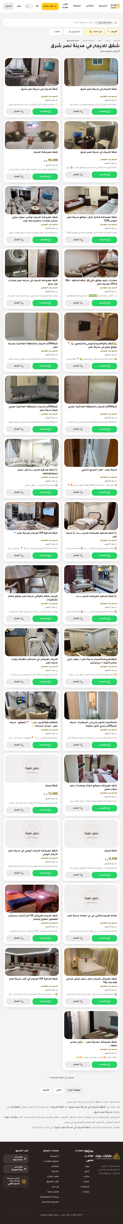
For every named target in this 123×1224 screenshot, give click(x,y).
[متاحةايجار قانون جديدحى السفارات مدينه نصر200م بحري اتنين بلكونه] (91, 720)
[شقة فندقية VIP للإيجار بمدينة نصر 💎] (31, 530)
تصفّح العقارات (51, 1161)
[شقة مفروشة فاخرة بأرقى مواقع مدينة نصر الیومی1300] (91, 215)
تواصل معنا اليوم (111, 1127)
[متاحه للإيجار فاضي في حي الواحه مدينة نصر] (91, 913)
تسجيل (8, 6)
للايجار (108, 41)
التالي (58, 1090)
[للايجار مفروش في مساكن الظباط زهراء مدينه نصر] (31, 657)
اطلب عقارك (65, 6)
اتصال (76, 111)
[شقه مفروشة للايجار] (31, 151)
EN (37, 6)
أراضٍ (86, 1172)
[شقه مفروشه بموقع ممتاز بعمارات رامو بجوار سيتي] (91, 784)
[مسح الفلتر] (108, 31)
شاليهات (84, 1187)
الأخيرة (46, 1090)
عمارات (85, 1192)
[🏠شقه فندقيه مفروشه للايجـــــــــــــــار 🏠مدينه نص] (91, 530)
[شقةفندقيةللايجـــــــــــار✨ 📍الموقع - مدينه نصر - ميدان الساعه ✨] (31, 720)
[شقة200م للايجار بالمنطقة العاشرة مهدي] (91, 404)
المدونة (77, 6)
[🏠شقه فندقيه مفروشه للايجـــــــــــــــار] (91, 594)
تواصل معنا (53, 1192)
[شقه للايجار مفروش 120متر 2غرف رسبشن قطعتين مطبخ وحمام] (31, 913)
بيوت (87, 1166)
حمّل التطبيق (52, 1182)
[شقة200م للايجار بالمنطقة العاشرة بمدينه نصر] (31, 341)
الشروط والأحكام (50, 1202)
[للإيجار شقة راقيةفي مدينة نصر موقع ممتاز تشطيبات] (31, 594)
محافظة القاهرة (88, 41)
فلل (87, 1161)
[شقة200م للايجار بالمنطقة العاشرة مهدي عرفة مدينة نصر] (31, 404)
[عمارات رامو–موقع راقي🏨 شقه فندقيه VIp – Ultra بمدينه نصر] (91, 278)
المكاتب (90, 6)
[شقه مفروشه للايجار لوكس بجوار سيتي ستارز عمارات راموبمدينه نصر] (31, 215)
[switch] (29, 6)
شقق (100, 41)
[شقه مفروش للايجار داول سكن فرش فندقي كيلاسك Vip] (91, 976)
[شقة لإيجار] (31, 784)
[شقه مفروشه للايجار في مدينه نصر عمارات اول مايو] (31, 278)
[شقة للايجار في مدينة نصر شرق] (91, 87)
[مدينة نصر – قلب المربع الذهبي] (91, 467)
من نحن (55, 1187)
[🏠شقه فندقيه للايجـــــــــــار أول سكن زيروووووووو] (31, 467)
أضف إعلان (48, 6)
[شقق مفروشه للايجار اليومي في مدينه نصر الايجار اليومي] (31, 849)
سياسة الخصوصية (49, 1197)
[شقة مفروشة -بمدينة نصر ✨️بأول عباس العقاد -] (91, 1039)
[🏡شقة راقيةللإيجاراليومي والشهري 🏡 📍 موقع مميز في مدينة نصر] (91, 341)
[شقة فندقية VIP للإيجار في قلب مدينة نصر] (31, 976)
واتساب (103, 111)
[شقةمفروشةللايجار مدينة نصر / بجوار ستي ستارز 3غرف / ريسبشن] (91, 657)
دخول (19, 6)
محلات (86, 1182)
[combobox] (51, 23)
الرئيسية (103, 6)
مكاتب (86, 1177)
